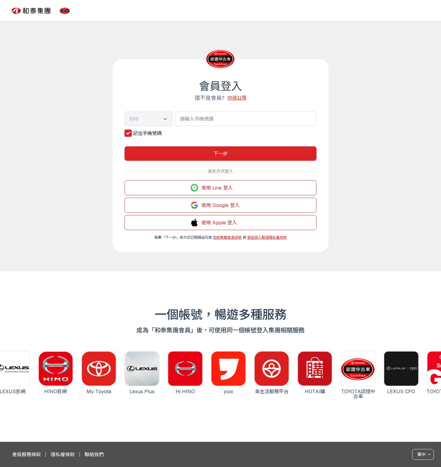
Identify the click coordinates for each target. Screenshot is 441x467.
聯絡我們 (94, 454)
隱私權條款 (63, 454)
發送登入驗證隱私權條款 (267, 237)
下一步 (220, 154)
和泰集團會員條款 (227, 237)
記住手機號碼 (147, 133)
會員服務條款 (26, 454)
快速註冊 (237, 98)
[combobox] (148, 119)
